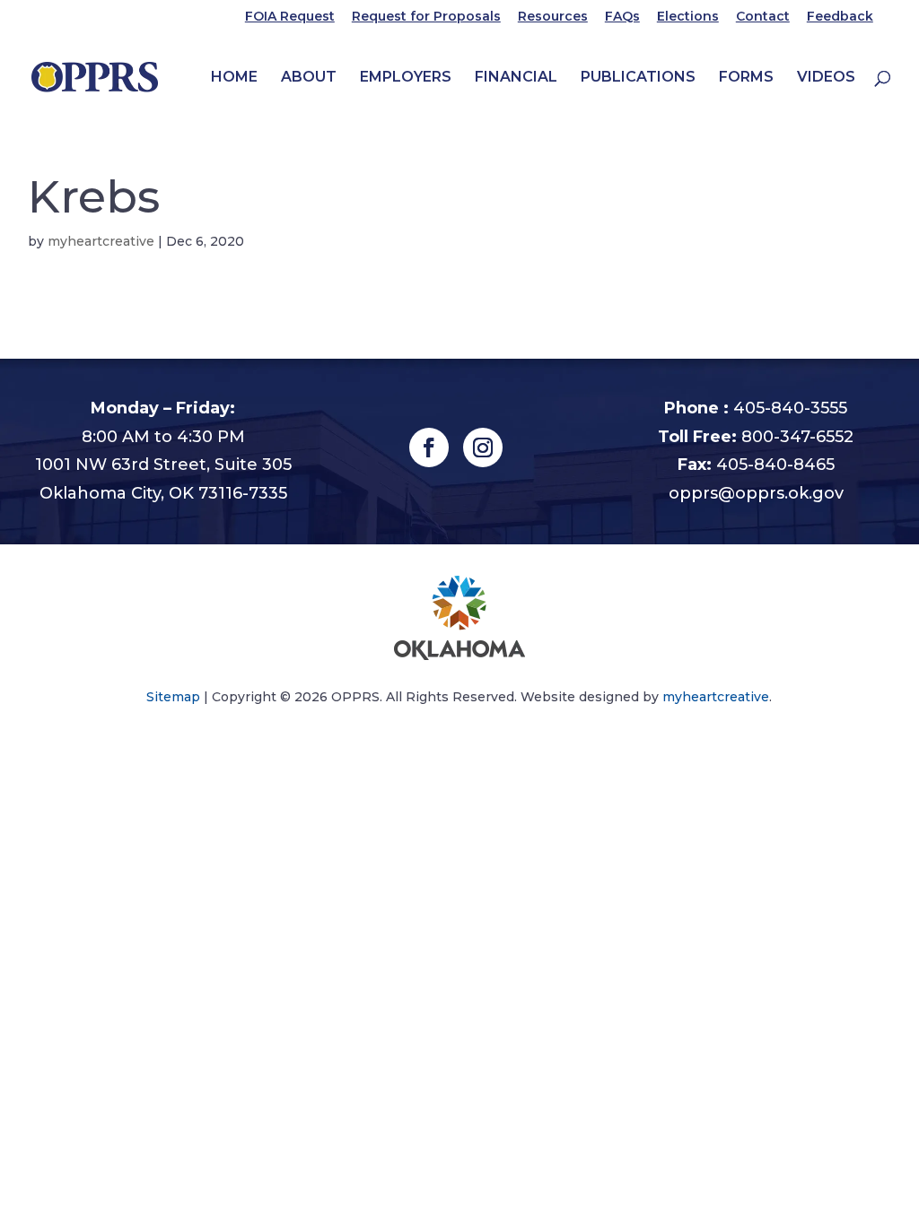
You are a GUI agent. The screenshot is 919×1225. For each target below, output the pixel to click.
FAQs (622, 17)
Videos (826, 78)
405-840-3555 (790, 408)
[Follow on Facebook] (429, 447)
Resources (553, 17)
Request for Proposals (426, 17)
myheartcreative (101, 241)
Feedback (840, 17)
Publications (638, 78)
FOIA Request (290, 17)
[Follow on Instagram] (483, 447)
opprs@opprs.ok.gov (756, 493)
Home (234, 78)
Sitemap (173, 697)
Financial (516, 78)
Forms (746, 78)
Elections (688, 17)
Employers (405, 78)
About (309, 78)
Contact (763, 17)
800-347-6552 (797, 437)
